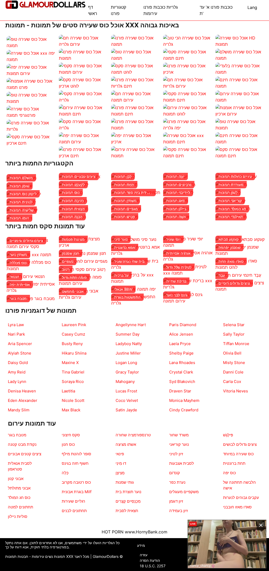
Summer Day (127, 334)
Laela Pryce (180, 343)
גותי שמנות (125, 482)
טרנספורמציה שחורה (133, 434)
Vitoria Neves (235, 390)
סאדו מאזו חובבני (237, 506)
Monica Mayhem (184, 400)
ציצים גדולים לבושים (240, 444)
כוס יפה (229, 472)
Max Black (71, 409)
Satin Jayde (126, 409)
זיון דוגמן (176, 501)
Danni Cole (233, 372)
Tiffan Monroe (236, 343)
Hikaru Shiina (74, 353)
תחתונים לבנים (74, 510)
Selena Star (234, 324)
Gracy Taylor (127, 372)
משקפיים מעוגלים (184, 491)
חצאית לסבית (127, 510)
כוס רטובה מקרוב (76, 482)
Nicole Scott (73, 400)
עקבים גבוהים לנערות (241, 497)
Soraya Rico (73, 381)
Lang (252, 7)
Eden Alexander (22, 400)
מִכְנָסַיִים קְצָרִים (128, 501)
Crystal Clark (181, 372)
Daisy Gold (18, 362)
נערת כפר (177, 482)
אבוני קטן (15, 478)
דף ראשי (92, 10)
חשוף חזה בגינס (75, 463)
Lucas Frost (126, 390)
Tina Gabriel (73, 372)
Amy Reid (16, 372)
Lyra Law (16, 324)
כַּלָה (65, 472)
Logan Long (126, 362)
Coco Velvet (127, 400)
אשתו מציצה (126, 444)
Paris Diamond (182, 324)
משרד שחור (179, 434)
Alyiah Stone (19, 353)
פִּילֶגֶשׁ (228, 434)
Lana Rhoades (182, 362)
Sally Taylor (234, 334)
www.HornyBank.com (146, 531)
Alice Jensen (181, 334)
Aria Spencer (20, 343)
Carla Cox (232, 381)
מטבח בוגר (17, 434)
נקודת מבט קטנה (22, 444)
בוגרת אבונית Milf (76, 491)
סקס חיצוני (71, 434)
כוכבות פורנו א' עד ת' (216, 10)
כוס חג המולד (19, 497)
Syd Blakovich (182, 381)
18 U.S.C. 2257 (152, 566)
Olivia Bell (232, 353)
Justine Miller (128, 353)
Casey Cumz (73, 334)
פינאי (120, 453)
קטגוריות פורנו (118, 10)
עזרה (143, 555)
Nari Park (16, 334)
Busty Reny (72, 343)
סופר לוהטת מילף (76, 453)
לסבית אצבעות (181, 463)
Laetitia (68, 390)
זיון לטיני (176, 453)
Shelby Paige (181, 353)
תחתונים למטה (20, 506)
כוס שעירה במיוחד (238, 453)
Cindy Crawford (183, 409)
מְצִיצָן (120, 472)
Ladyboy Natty (129, 343)
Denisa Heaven (22, 390)
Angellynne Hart (131, 324)
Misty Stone (234, 362)
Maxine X (70, 362)
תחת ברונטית (234, 463)
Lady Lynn (17, 381)
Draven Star (180, 390)
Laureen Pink (74, 324)
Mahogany (125, 381)
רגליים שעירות (73, 501)
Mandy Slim (18, 409)
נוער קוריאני (179, 444)
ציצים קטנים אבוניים (24, 453)
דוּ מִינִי (121, 463)
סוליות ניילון (17, 516)
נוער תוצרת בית (128, 491)
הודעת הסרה (150, 560)
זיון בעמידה (178, 510)
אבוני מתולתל (19, 488)
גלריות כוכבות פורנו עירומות (160, 10)
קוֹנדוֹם (174, 472)
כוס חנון (68, 444)
